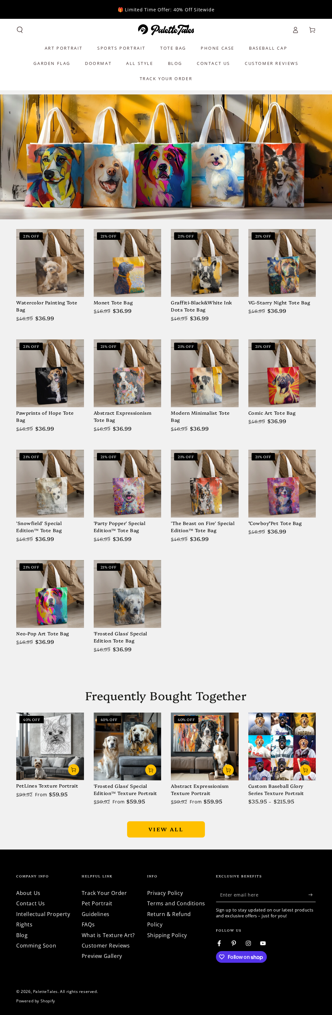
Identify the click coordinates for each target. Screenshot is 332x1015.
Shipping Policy (167, 935)
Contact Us (30, 903)
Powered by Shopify (35, 1001)
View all (166, 829)
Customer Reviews (106, 945)
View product (73, 769)
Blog (22, 935)
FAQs (88, 924)
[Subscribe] (312, 894)
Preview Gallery (102, 956)
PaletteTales (45, 991)
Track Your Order (104, 893)
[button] (19, 30)
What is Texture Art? (108, 935)
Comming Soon (36, 945)
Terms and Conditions (176, 903)
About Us (28, 893)
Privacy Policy (165, 893)
